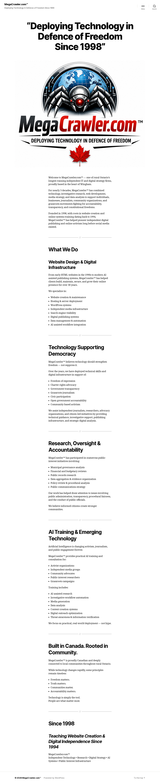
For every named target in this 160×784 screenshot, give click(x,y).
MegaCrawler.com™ (16, 4)
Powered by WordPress (54, 778)
